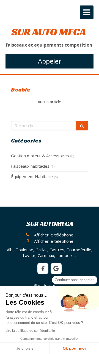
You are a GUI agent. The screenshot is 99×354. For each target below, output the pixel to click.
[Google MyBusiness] (56, 268)
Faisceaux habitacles (30, 166)
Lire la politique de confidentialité (30, 331)
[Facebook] (42, 268)
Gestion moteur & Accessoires (40, 155)
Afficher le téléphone (53, 235)
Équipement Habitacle (32, 176)
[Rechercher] (82, 125)
